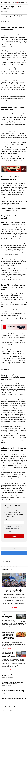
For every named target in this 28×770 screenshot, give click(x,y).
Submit (14, 536)
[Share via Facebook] (3, 16)
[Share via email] (17, 16)
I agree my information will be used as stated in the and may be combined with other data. (15, 529)
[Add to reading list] (25, 16)
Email (5, 520)
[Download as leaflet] (21, 16)
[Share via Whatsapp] (10, 16)
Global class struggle (6, 561)
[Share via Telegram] (14, 16)
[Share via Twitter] (7, 16)
